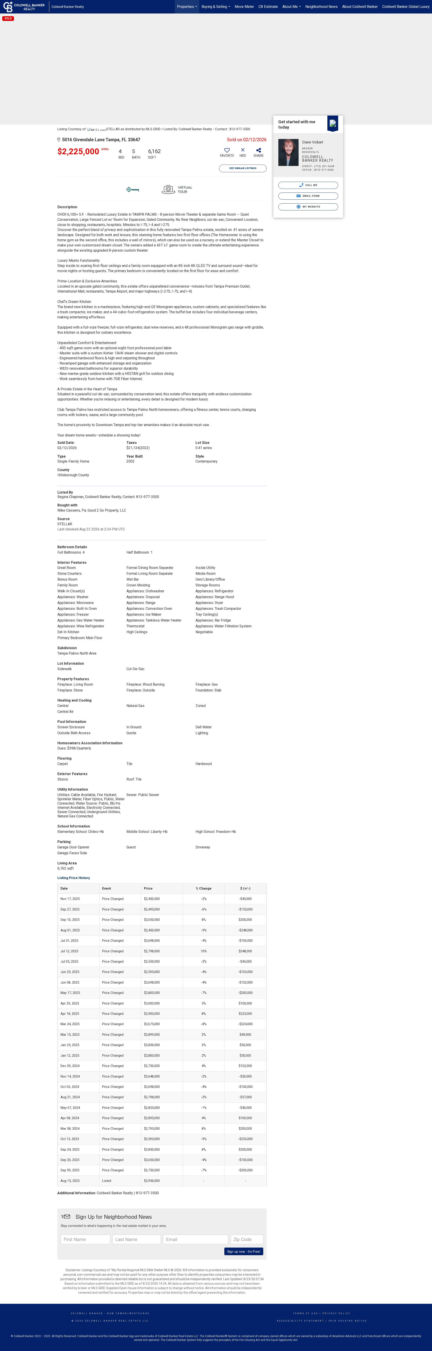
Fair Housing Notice (347, 1321)
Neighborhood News (321, 6)
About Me (292, 8)
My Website (311, 206)
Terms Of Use (305, 1313)
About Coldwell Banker (360, 6)
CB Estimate (268, 6)
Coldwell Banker (87, 1313)
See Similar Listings (242, 168)
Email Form (311, 196)
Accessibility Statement (300, 1321)
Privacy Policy (336, 1313)
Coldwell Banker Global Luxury (406, 6)
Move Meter (244, 6)
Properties (187, 8)
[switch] (227, 154)
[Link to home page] (26, 6)
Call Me (310, 185)
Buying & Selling (216, 8)
